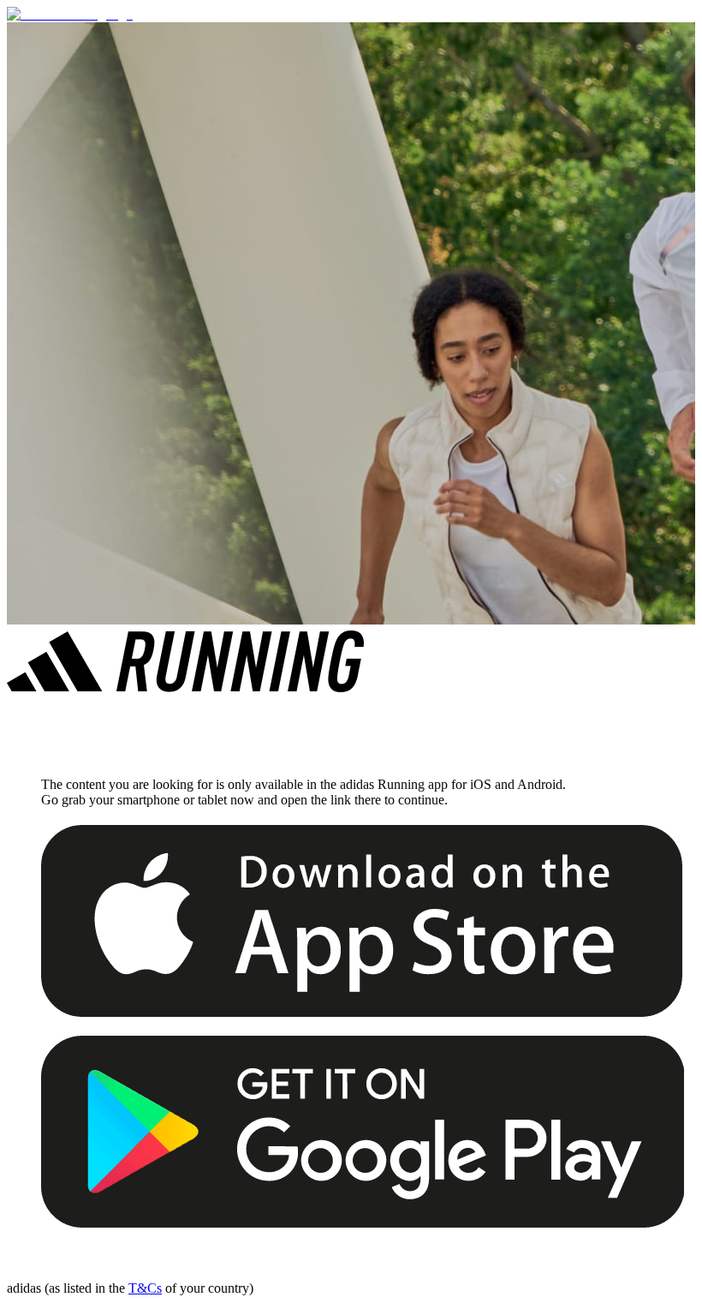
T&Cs (145, 1288)
